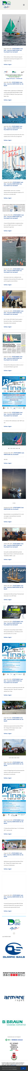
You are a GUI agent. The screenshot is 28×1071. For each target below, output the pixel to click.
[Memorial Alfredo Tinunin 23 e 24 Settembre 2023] (14, 788)
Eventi (21, 48)
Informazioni (15, 1069)
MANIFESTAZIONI (15, 50)
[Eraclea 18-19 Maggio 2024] (14, 748)
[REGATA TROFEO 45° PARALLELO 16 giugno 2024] (14, 707)
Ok (23, 1068)
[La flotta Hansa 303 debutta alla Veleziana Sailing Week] (14, 251)
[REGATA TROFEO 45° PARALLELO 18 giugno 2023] (14, 845)
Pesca (20, 50)
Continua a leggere (7, 64)
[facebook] (14, 933)
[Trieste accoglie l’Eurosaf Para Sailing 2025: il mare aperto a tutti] (14, 299)
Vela (11, 52)
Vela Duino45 (15, 52)
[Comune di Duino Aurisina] (14, 1057)
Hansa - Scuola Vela (8, 50)
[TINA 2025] (14, 438)
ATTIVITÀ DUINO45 (16, 48)
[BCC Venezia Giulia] (14, 1040)
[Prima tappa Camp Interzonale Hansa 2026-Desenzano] (14, 30)
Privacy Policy (13, 1065)
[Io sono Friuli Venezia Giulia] (14, 1046)
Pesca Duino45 (7, 52)
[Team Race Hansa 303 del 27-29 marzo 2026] (14, 114)
